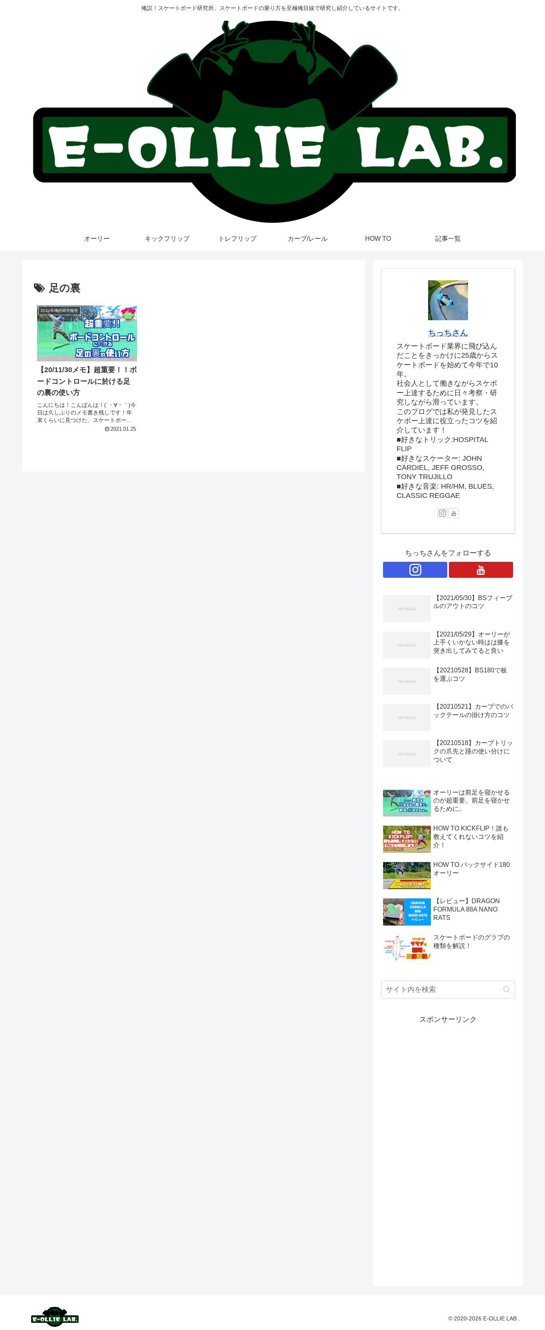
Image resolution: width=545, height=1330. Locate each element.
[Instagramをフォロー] (442, 513)
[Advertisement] (448, 1146)
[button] (507, 989)
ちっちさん (448, 332)
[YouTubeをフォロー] (453, 513)
